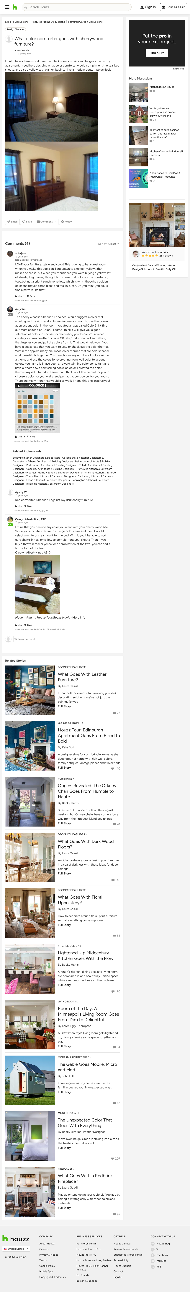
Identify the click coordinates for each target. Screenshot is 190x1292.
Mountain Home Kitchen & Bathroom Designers (54, 472)
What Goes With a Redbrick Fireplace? (85, 1178)
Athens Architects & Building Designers (50, 461)
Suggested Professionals (128, 1254)
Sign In (118, 1277)
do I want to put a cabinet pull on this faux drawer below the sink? (164, 133)
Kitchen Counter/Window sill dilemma (166, 153)
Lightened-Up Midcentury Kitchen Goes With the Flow (85, 955)
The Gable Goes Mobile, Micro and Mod (87, 1066)
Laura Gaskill (70, 686)
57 (118, 1103)
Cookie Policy (47, 1265)
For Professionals (86, 1243)
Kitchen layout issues (162, 86)
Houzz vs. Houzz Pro (88, 1249)
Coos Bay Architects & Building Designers (50, 468)
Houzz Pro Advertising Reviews (94, 1260)
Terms (43, 1260)
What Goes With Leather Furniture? (82, 676)
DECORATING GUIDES (71, 667)
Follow (68, 221)
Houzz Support (122, 1265)
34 (118, 1047)
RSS (158, 1266)
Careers (44, 1249)
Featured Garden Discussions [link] (85, 21)
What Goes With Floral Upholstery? (80, 899)
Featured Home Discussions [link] (48, 21)
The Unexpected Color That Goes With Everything (85, 1122)
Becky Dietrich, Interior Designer (83, 1132)
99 (118, 1214)
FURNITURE (65, 778)
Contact (118, 1271)
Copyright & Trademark (52, 1277)
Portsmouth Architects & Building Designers (52, 465)
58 (118, 935)
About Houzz (47, 1243)
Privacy (43, 1254)
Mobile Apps (46, 1271)
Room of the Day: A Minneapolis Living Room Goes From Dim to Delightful (88, 1014)
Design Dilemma (15, 29)
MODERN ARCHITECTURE (73, 1057)
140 (117, 768)
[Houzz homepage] (15, 7)
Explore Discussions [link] (17, 21)
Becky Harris (70, 803)
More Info (78, 617)
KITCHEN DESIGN (69, 945)
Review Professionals (126, 1249)
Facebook (162, 1255)
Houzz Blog (163, 1243)
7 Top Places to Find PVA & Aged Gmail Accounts (165, 174)
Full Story (64, 706)
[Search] (25, 7)
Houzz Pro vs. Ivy (86, 1254)
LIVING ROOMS (67, 1001)
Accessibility (121, 1260)
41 (118, 824)
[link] (162, 256)
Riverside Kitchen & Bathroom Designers (50, 483)
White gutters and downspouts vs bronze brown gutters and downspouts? (163, 112)
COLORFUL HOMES (69, 723)
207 (117, 1158)
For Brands (82, 1275)
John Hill (68, 1076)
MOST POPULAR (67, 1113)
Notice (54, 1254)
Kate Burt (68, 747)
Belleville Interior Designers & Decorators (36, 457)
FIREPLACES (65, 1168)
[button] (7, 7)
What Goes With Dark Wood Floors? (86, 844)
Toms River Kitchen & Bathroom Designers (51, 476)
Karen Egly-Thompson (76, 1026)
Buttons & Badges (86, 1280)
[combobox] (77, 7)
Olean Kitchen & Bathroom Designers (48, 480)
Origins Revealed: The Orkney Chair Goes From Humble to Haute (87, 791)
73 (118, 713)
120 (117, 991)
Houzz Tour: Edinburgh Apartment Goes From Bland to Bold (89, 735)
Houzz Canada (122, 1243)
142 (117, 880)
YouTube (161, 1260)
